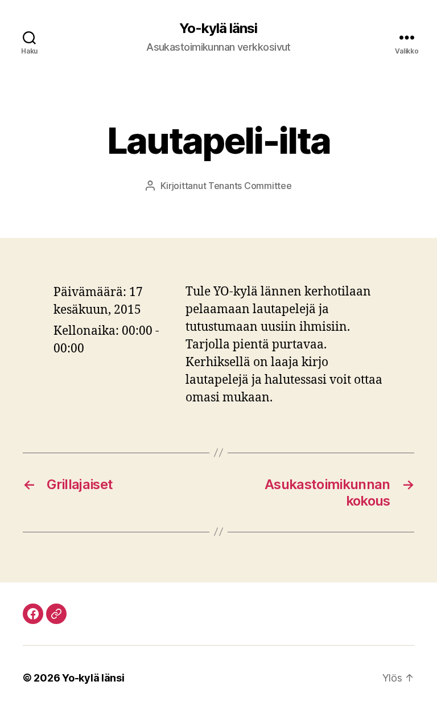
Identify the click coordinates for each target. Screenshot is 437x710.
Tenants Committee (249, 185)
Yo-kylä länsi (218, 28)
